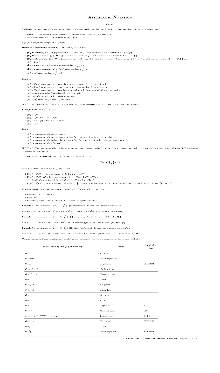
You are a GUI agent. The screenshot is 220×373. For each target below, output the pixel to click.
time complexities (52, 238)
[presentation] (76, 48)
